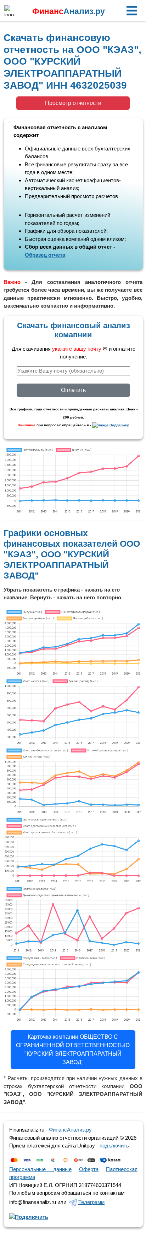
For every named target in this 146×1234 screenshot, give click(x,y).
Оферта (89, 1169)
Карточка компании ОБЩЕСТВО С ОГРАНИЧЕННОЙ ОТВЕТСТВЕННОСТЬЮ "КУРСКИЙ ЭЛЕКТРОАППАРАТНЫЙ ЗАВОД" (73, 1049)
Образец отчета (45, 255)
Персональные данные (40, 1169)
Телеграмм (91, 1202)
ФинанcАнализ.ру (70, 1130)
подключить (114, 1146)
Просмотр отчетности (73, 103)
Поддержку (118, 425)
